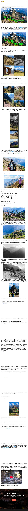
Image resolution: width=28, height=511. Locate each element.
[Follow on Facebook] (10, 502)
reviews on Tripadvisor (18, 153)
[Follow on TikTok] (18, 502)
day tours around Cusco (6, 447)
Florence (3, 7)
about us (14, 499)
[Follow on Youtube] (15, 502)
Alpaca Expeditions (11, 151)
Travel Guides (9, 7)
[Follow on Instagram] (13, 502)
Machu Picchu (21, 27)
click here (14, 446)
